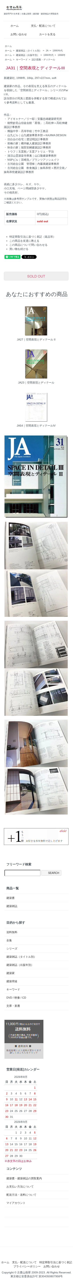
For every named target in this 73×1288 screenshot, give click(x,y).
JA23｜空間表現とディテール (36, 382)
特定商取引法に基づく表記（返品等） (32, 236)
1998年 (61, 55)
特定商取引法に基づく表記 (55, 1262)
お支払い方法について (20, 1186)
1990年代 (58, 50)
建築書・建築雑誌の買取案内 (24, 1178)
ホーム (15, 25)
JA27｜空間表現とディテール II (36, 339)
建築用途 (11, 981)
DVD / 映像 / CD (16, 997)
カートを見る (47, 34)
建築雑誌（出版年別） (27, 55)
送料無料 (11, 932)
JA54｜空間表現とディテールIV (36, 425)
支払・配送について (43, 25)
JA (47, 50)
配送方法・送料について (21, 1194)
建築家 (10, 973)
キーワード (22, 59)
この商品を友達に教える (24, 240)
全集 (9, 940)
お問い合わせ (19, 34)
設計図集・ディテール (43, 59)
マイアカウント (16, 1202)
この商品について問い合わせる (28, 244)
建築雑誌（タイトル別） (29, 50)
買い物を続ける (18, 248)
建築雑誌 (11, 906)
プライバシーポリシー (27, 1266)
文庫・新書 (13, 1005)
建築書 (10, 897)
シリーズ (11, 948)
